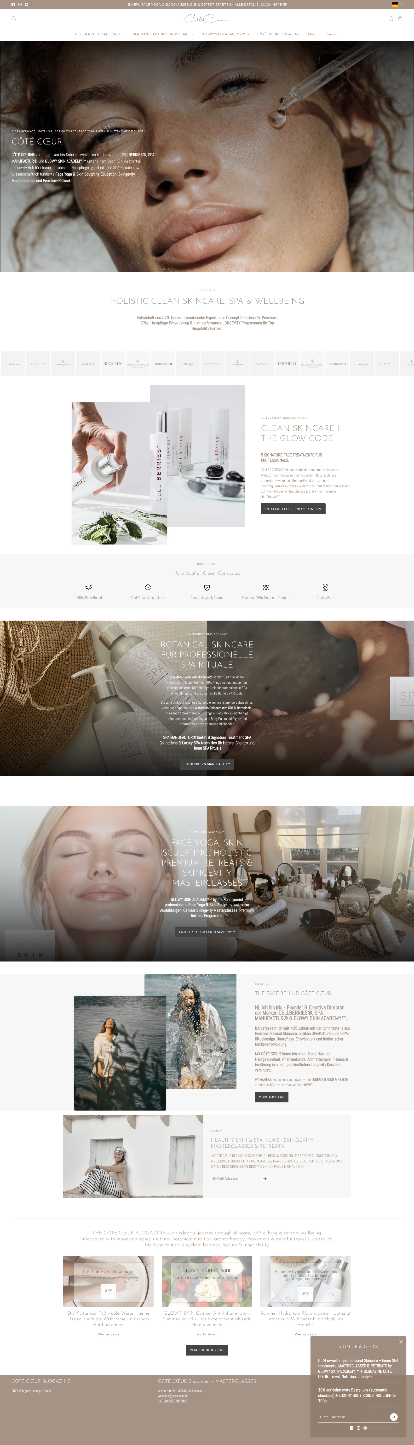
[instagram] (20, 4)
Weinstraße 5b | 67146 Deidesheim (180, 1391)
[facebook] (13, 4)
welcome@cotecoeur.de (173, 1396)
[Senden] (394, 1417)
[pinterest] (26, 4)
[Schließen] (401, 1341)
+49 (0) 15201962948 (172, 1401)
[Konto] (391, 18)
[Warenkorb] (400, 18)
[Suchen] (14, 18)
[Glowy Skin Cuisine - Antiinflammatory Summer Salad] (207, 1281)
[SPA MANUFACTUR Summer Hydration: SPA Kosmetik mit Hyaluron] (305, 1281)
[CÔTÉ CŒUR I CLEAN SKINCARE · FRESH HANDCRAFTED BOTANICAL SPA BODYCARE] (207, 18)
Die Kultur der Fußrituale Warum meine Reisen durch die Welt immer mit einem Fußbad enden (109, 1319)
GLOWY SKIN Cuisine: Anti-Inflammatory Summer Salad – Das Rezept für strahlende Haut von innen (207, 1319)
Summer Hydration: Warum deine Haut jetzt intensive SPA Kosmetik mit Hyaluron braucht (305, 1319)
